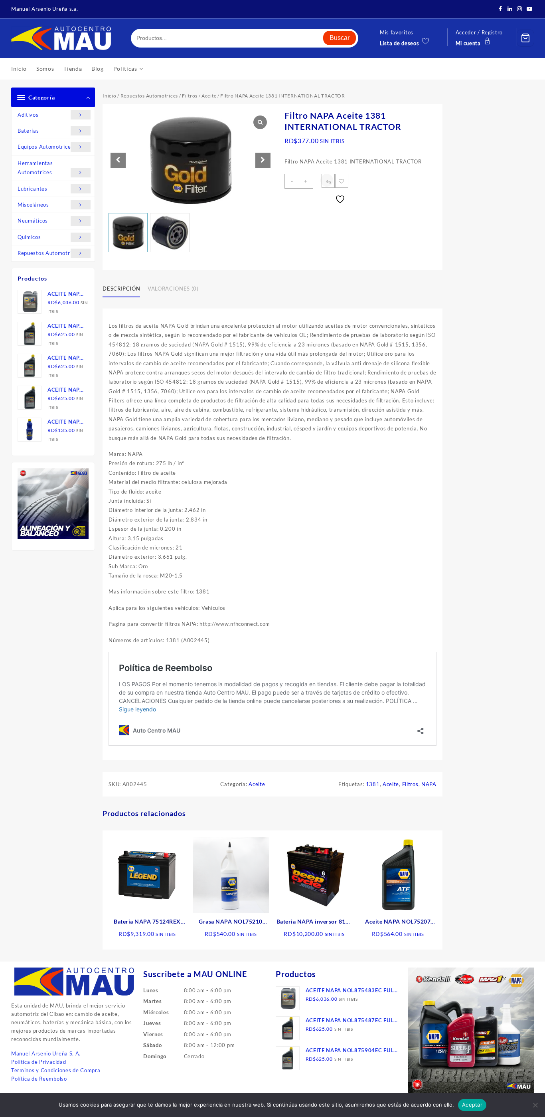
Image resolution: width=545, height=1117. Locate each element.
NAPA (428, 784)
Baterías (28, 130)
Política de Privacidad (38, 1062)
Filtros (189, 96)
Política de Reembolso (39, 1078)
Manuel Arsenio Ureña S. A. (46, 1053)
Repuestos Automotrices (49, 253)
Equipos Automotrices (45, 146)
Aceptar (472, 1104)
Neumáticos (33, 220)
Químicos (29, 237)
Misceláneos (33, 204)
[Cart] (525, 38)
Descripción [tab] (121, 288)
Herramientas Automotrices (35, 167)
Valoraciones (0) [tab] (173, 288)
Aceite (208, 96)
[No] (535, 1105)
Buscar (340, 37)
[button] (263, 160)
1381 (373, 784)
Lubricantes (32, 188)
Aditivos (28, 115)
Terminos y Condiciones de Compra (55, 1070)
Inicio (109, 96)
